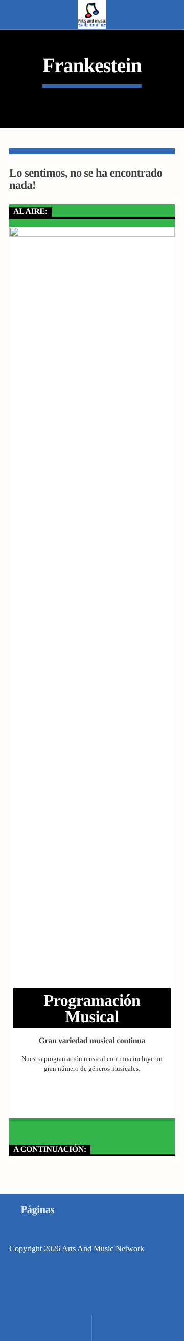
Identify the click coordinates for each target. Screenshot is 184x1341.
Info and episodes (91, 1100)
